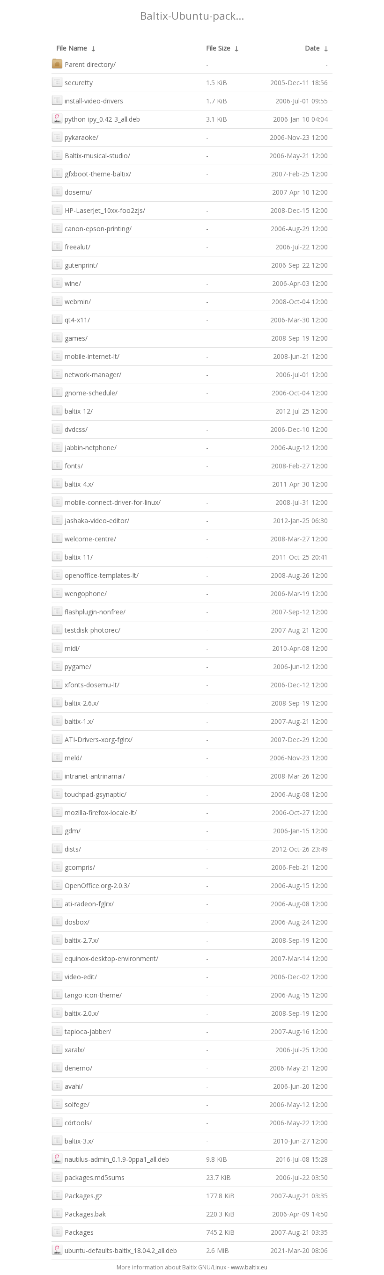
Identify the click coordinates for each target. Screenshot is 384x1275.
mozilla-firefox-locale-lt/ (101, 812)
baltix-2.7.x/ (82, 940)
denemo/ (78, 1068)
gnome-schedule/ (91, 392)
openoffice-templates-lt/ (102, 575)
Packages (79, 1232)
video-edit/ (81, 976)
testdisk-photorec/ (92, 630)
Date (312, 48)
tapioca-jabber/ (88, 1031)
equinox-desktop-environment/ (111, 958)
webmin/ (78, 301)
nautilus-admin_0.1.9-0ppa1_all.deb (117, 1159)
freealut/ (77, 246)
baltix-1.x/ (79, 721)
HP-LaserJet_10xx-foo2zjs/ (105, 210)
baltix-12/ (79, 411)
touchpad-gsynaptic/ (95, 794)
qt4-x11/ (77, 319)
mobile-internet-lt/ (92, 356)
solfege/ (77, 1104)
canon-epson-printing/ (98, 228)
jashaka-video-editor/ (97, 520)
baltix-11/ (79, 557)
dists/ (73, 849)
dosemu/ (78, 192)
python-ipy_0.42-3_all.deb (102, 119)
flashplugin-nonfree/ (95, 611)
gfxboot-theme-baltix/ (98, 173)
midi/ (72, 648)
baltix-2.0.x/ (82, 1013)
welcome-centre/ (90, 538)
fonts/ (74, 465)
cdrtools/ (78, 1122)
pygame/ (78, 666)
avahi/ (74, 1086)
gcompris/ (80, 867)
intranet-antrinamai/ (95, 776)
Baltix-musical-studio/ (97, 155)
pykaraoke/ (81, 137)
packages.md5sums (95, 1177)
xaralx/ (75, 1049)
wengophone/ (86, 593)
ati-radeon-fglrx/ (89, 903)
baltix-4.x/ (79, 484)
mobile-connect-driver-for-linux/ (113, 502)
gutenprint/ (81, 265)
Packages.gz (83, 1195)
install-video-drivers (94, 100)
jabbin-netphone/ (91, 447)
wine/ (73, 283)
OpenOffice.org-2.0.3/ (97, 885)
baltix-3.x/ (79, 1141)
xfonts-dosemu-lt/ (92, 684)
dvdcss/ (76, 429)
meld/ (73, 757)
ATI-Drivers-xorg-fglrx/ (99, 739)
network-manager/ (93, 374)
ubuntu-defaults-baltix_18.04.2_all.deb (121, 1250)
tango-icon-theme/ (93, 995)
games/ (76, 338)
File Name (71, 48)
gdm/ (73, 830)
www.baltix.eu (249, 1267)
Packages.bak (85, 1213)
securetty (79, 82)
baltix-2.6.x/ (82, 703)
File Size (218, 48)
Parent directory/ (90, 64)
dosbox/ (77, 922)
